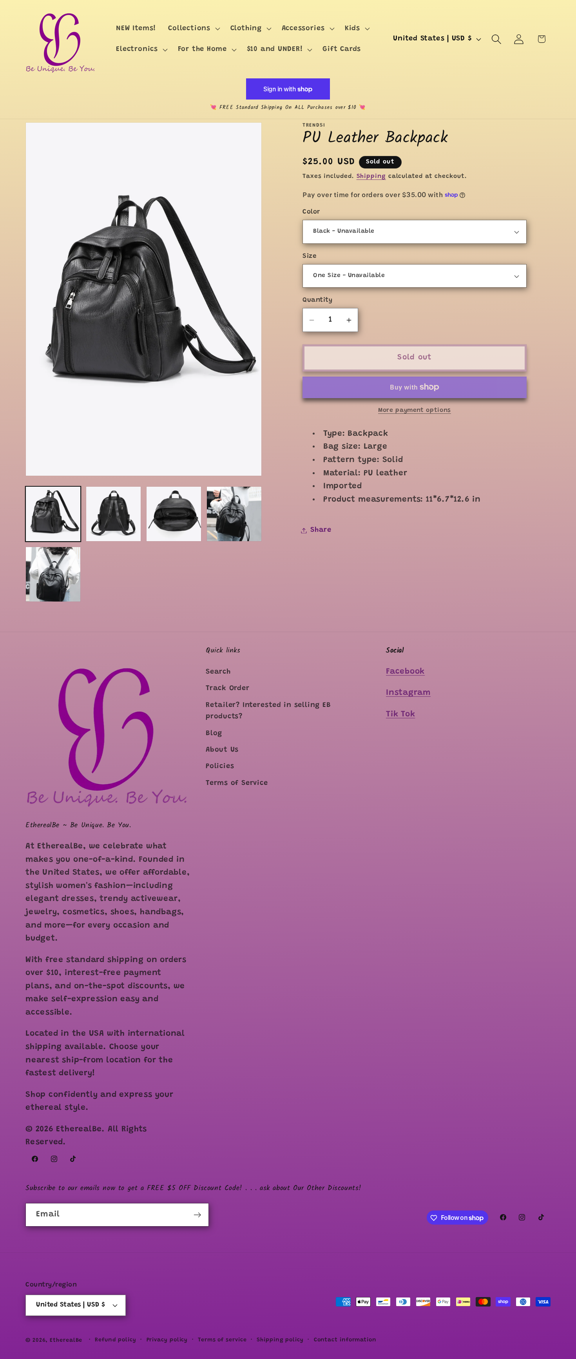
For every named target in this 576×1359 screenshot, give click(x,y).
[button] (193, 28)
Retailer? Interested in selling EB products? (268, 711)
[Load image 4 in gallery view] (234, 514)
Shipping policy (280, 1340)
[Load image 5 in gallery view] (53, 574)
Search (218, 672)
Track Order (228, 688)
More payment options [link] (414, 410)
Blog (214, 733)
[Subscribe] (197, 1215)
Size (309, 256)
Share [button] (320, 530)
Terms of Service (237, 783)
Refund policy (115, 1340)
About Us (222, 750)
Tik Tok (400, 715)
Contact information (345, 1340)
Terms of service (222, 1340)
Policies (220, 766)
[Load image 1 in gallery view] (53, 514)
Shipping (371, 176)
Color (311, 212)
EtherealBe (66, 1340)
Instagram (408, 693)
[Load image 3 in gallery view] (173, 514)
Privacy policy (167, 1340)
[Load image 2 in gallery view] (113, 514)
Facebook (405, 672)
